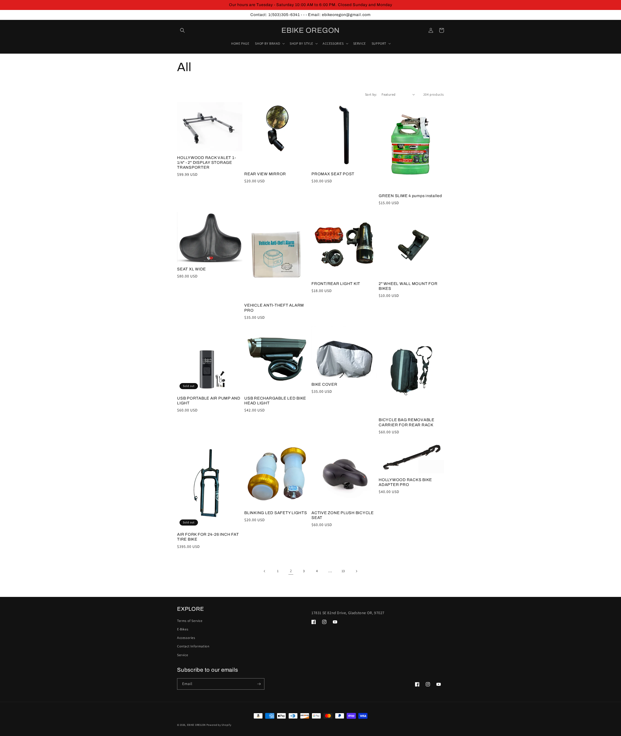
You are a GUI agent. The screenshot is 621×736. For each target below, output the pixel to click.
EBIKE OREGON (196, 725)
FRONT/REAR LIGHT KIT (335, 284)
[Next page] (356, 571)
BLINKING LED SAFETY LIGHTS (275, 513)
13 (343, 571)
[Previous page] (264, 571)
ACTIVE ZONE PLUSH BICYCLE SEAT (342, 515)
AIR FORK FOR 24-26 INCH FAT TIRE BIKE (208, 536)
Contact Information (193, 646)
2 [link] (291, 570)
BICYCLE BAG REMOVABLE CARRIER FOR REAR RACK (406, 422)
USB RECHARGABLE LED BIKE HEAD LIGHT (275, 400)
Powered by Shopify (218, 725)
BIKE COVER (324, 384)
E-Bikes (182, 629)
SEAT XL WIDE (191, 269)
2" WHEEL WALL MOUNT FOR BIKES (408, 286)
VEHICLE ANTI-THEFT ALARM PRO (274, 307)
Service (182, 655)
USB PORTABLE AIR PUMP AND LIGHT (208, 400)
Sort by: (371, 94)
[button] (182, 30)
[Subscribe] (258, 684)
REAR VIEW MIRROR (265, 174)
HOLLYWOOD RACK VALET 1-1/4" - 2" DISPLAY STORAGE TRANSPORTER (206, 162)
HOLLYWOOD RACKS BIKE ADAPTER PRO (405, 482)
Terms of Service (190, 621)
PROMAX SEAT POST (332, 174)
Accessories (186, 638)
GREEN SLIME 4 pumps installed (410, 196)
